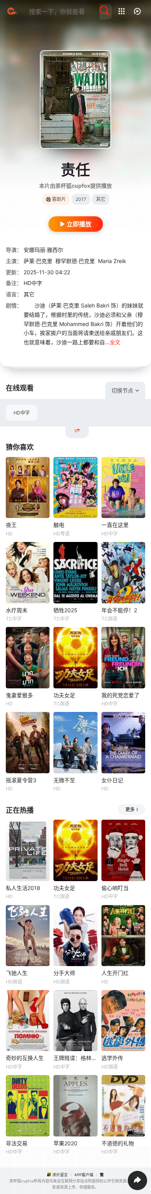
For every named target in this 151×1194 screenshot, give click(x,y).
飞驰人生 (16, 973)
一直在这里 (115, 524)
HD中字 (22, 413)
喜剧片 (59, 199)
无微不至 (64, 780)
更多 (130, 809)
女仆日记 (112, 780)
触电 (58, 524)
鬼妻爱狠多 (19, 695)
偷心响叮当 (115, 888)
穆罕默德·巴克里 (75, 261)
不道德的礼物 (117, 1143)
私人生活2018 (23, 888)
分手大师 (64, 973)
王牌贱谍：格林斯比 (75, 1058)
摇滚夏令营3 (21, 780)
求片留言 (60, 1174)
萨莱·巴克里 (38, 261)
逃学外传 (112, 1058)
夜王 (11, 524)
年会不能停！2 (119, 610)
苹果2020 (65, 1143)
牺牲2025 (65, 610)
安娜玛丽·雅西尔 (43, 249)
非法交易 (16, 1143)
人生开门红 (115, 973)
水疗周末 (16, 610)
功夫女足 (64, 695)
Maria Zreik (112, 261)
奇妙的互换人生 (25, 1058)
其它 (29, 294)
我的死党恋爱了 (120, 695)
